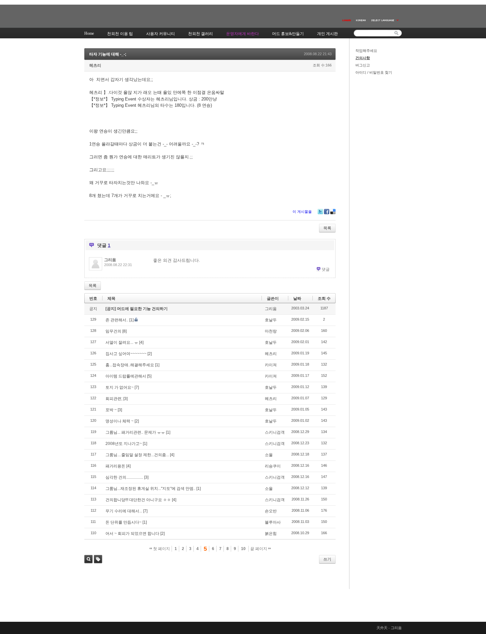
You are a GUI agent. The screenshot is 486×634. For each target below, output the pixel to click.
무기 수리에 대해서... (123, 511)
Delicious (333, 211)
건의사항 (362, 58)
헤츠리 (95, 65)
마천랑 (271, 331)
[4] (141, 342)
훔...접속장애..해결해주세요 (129, 365)
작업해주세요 (366, 51)
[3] (125, 398)
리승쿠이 (273, 466)
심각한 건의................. (124, 477)
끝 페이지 (259, 548)
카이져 (271, 365)
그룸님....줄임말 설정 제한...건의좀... (137, 455)
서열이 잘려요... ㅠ (121, 342)
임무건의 (113, 331)
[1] (131, 320)
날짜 (297, 298)
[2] (149, 353)
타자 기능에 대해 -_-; (107, 54)
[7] (137, 387)
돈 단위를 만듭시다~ (123, 522)
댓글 (326, 269)
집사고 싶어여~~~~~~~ (125, 353)
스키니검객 (275, 432)
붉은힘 (271, 533)
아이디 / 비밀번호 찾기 (373, 72)
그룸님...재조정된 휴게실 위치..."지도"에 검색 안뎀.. (150, 488)
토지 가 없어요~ (119, 387)
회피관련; (113, 398)
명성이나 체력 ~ (119, 421)
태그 (98, 559)
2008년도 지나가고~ (123, 443)
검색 (88, 559)
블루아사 (273, 522)
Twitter (320, 211)
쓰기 (327, 559)
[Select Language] (385, 20)
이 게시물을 (302, 212)
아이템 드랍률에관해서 (125, 376)
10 (243, 548)
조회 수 (324, 298)
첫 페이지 (161, 548)
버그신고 (362, 65)
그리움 (110, 260)
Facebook (326, 211)
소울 (269, 455)
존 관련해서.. (116, 320)
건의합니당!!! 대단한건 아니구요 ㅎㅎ (138, 499)
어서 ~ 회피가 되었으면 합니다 (132, 533)
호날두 (271, 320)
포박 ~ (111, 410)
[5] (149, 376)
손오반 (271, 511)
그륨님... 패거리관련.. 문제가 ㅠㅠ (135, 432)
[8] (124, 331)
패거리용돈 (115, 466)
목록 (327, 228)
